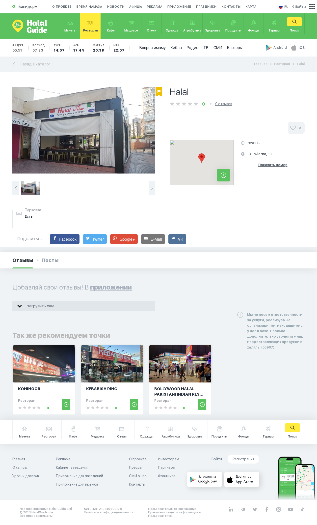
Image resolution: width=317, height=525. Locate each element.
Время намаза (89, 6)
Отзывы (22, 260)
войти (300, 6)
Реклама (154, 6)
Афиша (135, 6)
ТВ (206, 47)
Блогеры (234, 47)
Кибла (176, 47)
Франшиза (166, 476)
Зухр (59, 48)
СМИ (217, 47)
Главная (260, 64)
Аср (78, 48)
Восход (38, 48)
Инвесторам (168, 459)
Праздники (206, 6)
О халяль (19, 467)
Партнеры (166, 467)
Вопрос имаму (152, 47)
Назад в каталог (35, 64)
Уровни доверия (26, 476)
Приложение (179, 6)
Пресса (135, 467)
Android (280, 48)
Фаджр (18, 48)
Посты (50, 260)
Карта (251, 6)
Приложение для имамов (77, 484)
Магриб (99, 48)
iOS (302, 48)
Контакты (231, 6)
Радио (192, 47)
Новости (116, 6)
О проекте (62, 6)
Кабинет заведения (72, 467)
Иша (119, 48)
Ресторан (282, 64)
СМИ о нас (138, 476)
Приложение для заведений (79, 476)
